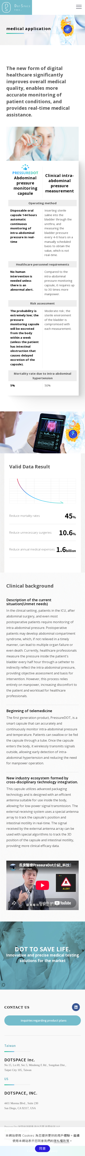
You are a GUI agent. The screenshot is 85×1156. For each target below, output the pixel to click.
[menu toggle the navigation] (79, 7)
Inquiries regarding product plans (43, 1020)
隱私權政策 (61, 1141)
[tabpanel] (42, 30)
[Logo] (16, 7)
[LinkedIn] (76, 1007)
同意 (42, 1148)
